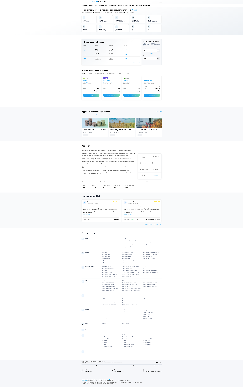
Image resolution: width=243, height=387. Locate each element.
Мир (143, 268)
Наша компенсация (137, 365)
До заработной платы (107, 82)
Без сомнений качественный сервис (133, 205)
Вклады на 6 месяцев (126, 311)
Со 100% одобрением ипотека (108, 298)
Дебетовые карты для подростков (150, 282)
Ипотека (120, 5)
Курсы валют (84, 5)
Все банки (156, 175)
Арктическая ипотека (106, 300)
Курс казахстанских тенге (127, 346)
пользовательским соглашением (94, 377)
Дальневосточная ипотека (127, 298)
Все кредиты (104, 252)
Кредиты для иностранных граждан (150, 254)
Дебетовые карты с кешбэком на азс (129, 280)
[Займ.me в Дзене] (157, 362)
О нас (83, 365)
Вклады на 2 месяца (106, 314)
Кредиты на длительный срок (149, 258)
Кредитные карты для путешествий (129, 270)
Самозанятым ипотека (147, 300)
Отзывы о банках (149, 224)
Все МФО (103, 329)
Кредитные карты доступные (128, 276)
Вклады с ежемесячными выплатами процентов (150, 310)
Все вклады (104, 309)
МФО (133, 5)
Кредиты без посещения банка (128, 254)
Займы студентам (146, 244)
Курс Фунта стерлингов (127, 334)
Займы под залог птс (106, 246)
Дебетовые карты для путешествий (150, 286)
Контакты (98, 365)
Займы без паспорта (126, 247)
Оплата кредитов (138, 5)
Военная (103, 296)
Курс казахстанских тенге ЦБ (128, 344)
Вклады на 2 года (146, 314)
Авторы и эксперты (116, 365)
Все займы (104, 238)
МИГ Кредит (106, 80)
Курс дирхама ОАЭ (146, 340)
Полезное (105, 114)
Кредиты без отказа (106, 256)
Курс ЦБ (125, 45)
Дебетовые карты (112, 5)
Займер (125, 80)
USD (92, 1)
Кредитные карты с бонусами (128, 268)
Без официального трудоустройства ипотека (111, 302)
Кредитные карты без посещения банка (110, 274)
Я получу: (145, 55)
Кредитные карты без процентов (108, 276)
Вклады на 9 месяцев (126, 313)
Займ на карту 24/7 (148, 82)
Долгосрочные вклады (127, 316)
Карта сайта (157, 365)
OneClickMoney (148, 80)
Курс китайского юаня (126, 338)
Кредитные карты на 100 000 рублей (150, 272)
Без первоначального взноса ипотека (109, 304)
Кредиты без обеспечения (107, 262)
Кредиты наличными (106, 254)
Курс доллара (104, 340)
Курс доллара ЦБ (105, 338)
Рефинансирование (106, 258)
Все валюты (104, 334)
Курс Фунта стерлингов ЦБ (107, 346)
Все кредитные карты (106, 266)
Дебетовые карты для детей (128, 286)
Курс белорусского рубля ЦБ (148, 334)
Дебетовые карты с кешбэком (108, 290)
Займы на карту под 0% (147, 242)
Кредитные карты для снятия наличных (130, 272)
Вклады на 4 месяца (106, 318)
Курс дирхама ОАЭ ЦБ (147, 338)
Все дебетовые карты (106, 280)
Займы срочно (125, 242)
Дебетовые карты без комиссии (108, 286)
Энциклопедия (153, 1)
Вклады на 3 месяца (106, 316)
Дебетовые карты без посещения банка (110, 288)
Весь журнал (159, 111)
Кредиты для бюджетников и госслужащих (151, 252)
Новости (83, 114)
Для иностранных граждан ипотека (129, 304)
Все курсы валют (135, 62)
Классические (104, 270)
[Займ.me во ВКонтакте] (160, 362)
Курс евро (104, 344)
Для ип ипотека (146, 296)
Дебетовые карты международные (129, 284)
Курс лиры (124, 342)
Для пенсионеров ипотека (127, 300)
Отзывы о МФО (158, 224)
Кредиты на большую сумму (128, 260)
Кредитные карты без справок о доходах (130, 266)
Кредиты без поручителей (127, 252)
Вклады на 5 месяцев (126, 309)
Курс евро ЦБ (104, 342)
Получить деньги (91, 95)
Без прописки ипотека (126, 296)
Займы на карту (105, 247)
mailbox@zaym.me (88, 371)
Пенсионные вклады (106, 311)
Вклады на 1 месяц (105, 313)
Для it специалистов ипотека (149, 298)
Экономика (90, 114)
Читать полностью (87, 214)
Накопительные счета (147, 318)
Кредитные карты (103, 5)
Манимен (85, 80)
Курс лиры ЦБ (125, 340)
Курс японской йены (147, 344)
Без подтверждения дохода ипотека (129, 294)
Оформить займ (146, 5)
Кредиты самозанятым (147, 256)
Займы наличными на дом (107, 244)
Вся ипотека (104, 294)
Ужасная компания (88, 205)
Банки (130, 5)
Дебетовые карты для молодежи (108, 282)
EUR (97, 1)
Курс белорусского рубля (148, 336)
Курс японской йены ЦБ (147, 342)
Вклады (125, 5)
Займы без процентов (147, 238)
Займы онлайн (105, 242)
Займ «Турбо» (86, 82)
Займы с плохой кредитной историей (129, 240)
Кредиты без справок (126, 256)
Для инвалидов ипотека (148, 294)
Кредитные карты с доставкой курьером (130, 274)
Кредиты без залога (126, 258)
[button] (160, 1)
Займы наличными (105, 240)
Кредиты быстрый (126, 262)
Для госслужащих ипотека (127, 302)
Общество (97, 114)
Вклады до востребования (127, 314)
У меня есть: (145, 47)
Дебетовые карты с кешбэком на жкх (130, 282)
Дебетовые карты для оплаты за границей (131, 290)
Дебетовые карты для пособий (149, 284)
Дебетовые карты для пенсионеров (150, 280)
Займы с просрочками (147, 240)
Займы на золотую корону (127, 244)
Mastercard (145, 266)
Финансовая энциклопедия (107, 350)
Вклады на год (146, 316)
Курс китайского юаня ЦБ (127, 336)
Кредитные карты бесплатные (108, 272)
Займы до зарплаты (126, 238)
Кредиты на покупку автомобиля (108, 260)
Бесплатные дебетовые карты (108, 284)
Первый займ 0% (126, 82)
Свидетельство (84, 380)
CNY (102, 1)
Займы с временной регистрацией (129, 246)
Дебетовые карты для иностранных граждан (131, 288)
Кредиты (95, 5)
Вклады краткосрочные (148, 312)
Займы (90, 5)
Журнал (147, 1)
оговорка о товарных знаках (109, 379)
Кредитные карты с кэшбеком (108, 268)
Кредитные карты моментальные (149, 270)
